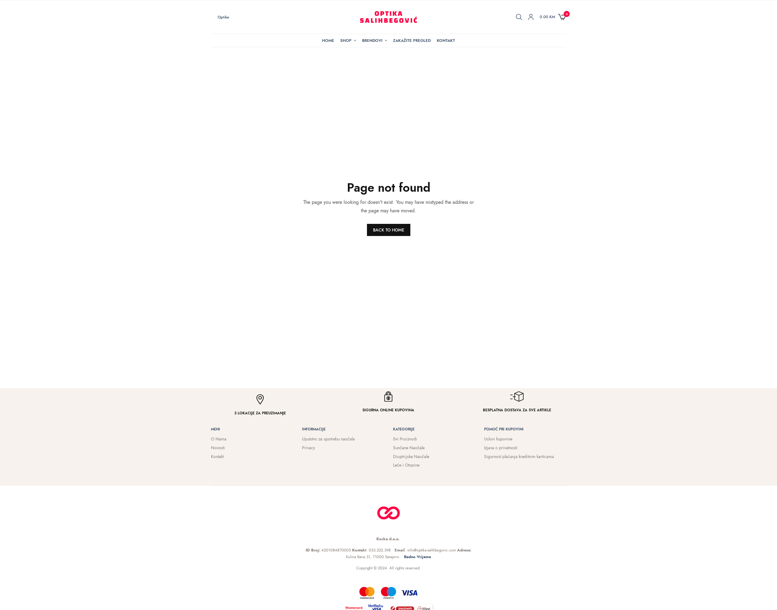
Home (328, 40)
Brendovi (372, 40)
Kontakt (446, 40)
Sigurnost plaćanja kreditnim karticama (519, 456)
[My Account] (531, 17)
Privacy (308, 448)
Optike (223, 17)
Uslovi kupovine (498, 439)
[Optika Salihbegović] (388, 17)
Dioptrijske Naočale (411, 456)
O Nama (218, 439)
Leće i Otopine (406, 465)
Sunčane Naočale (409, 448)
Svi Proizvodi (405, 439)
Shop (345, 40)
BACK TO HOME (388, 230)
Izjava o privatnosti (500, 448)
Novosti (218, 448)
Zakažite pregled (412, 40)
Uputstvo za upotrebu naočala (328, 439)
